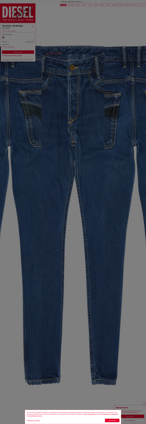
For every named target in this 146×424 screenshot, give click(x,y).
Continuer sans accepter (33, 420)
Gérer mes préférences (90, 414)
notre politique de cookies (35, 415)
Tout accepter (112, 420)
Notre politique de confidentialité (109, 414)
